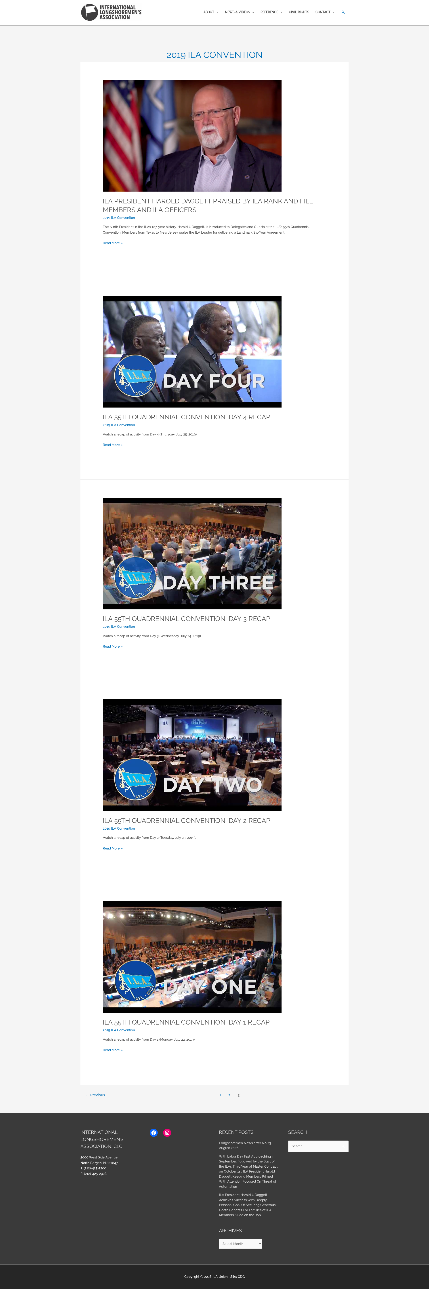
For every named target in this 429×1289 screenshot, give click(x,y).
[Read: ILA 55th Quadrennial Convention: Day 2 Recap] (192, 755)
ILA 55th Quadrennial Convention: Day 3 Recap (186, 619)
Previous (95, 1095)
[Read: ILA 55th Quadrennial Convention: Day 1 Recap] (192, 957)
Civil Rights (299, 12)
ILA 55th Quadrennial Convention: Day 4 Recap (186, 417)
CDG (241, 1277)
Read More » (113, 242)
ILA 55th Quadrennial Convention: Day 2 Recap (186, 820)
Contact (322, 12)
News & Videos (237, 12)
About (209, 12)
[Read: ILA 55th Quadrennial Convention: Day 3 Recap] (192, 553)
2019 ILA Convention (119, 218)
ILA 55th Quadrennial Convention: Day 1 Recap (186, 1022)
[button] (343, 12)
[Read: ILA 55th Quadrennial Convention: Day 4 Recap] (192, 351)
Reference (269, 12)
